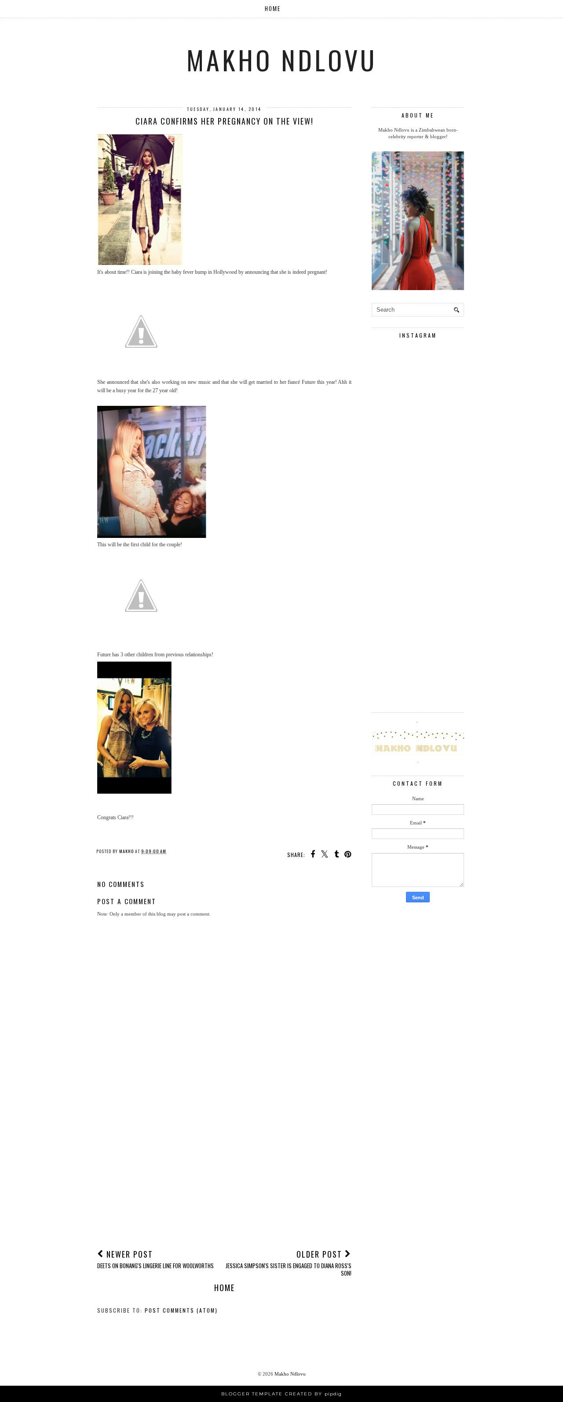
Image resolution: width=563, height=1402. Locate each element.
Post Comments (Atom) (181, 1310)
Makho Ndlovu (281, 59)
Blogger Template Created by (281, 1394)
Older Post (288, 1262)
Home (273, 8)
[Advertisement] (224, 1175)
